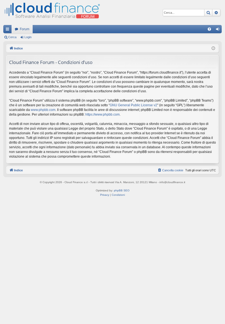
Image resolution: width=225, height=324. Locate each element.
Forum (24, 29)
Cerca (12, 37)
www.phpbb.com (43, 110)
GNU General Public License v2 (133, 105)
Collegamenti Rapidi (8, 30)
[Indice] (51, 12)
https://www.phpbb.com (102, 114)
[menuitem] (209, 29)
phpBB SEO (122, 190)
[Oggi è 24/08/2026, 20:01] (213, 48)
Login (28, 37)
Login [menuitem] (219, 30)
